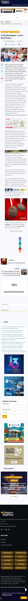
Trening (20, 564)
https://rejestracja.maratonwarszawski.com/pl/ (16, 115)
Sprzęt (7, 564)
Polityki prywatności (7, 595)
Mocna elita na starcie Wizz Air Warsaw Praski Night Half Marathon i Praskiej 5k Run (14, 339)
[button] (10, 496)
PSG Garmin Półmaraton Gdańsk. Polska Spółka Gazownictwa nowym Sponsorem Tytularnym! (12, 347)
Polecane (20, 560)
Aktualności (20, 552)
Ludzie (7, 560)
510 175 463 (5, 523)
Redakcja (4, 539)
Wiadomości (7, 567)
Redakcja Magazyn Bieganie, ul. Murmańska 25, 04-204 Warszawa (14, 520)
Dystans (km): (5, 403)
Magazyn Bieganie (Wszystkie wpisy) (14, 291)
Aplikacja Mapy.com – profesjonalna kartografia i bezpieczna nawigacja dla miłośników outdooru (13, 335)
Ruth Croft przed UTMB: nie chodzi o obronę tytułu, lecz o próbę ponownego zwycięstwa (13, 327)
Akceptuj (24, 597)
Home (2, 22)
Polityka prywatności (7, 545)
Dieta (20, 556)
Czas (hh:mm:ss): (6, 409)
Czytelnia (7, 556)
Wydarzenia (8, 22)
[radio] (11, 231)
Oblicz (4, 416)
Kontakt (3, 542)
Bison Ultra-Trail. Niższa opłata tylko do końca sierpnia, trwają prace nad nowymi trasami (12, 331)
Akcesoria (7, 552)
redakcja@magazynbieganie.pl (9, 526)
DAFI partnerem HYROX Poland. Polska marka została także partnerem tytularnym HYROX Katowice (14, 343)
